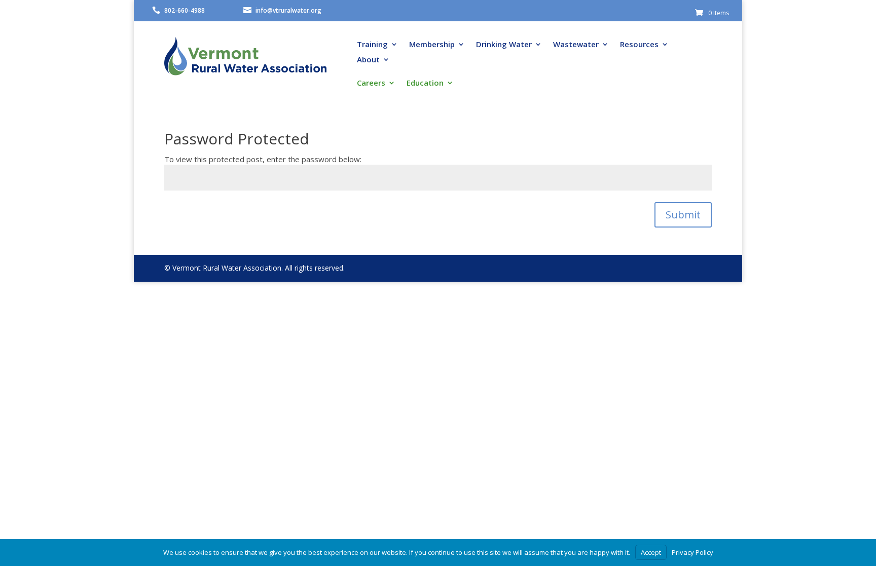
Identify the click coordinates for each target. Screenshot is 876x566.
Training (372, 45)
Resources (639, 45)
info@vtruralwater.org (288, 10)
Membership (432, 45)
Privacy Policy (692, 552)
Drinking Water (504, 45)
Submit (683, 214)
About (368, 60)
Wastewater (576, 45)
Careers (371, 83)
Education (425, 83)
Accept (651, 552)
